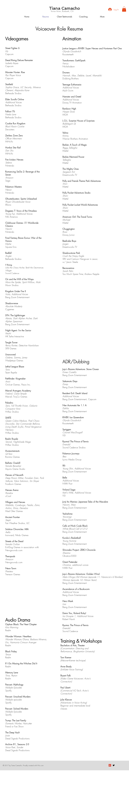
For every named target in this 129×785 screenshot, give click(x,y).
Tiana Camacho (64, 8)
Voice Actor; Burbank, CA (62, 11)
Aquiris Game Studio (15, 468)
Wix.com (40, 765)
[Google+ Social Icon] (110, 765)
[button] (124, 9)
